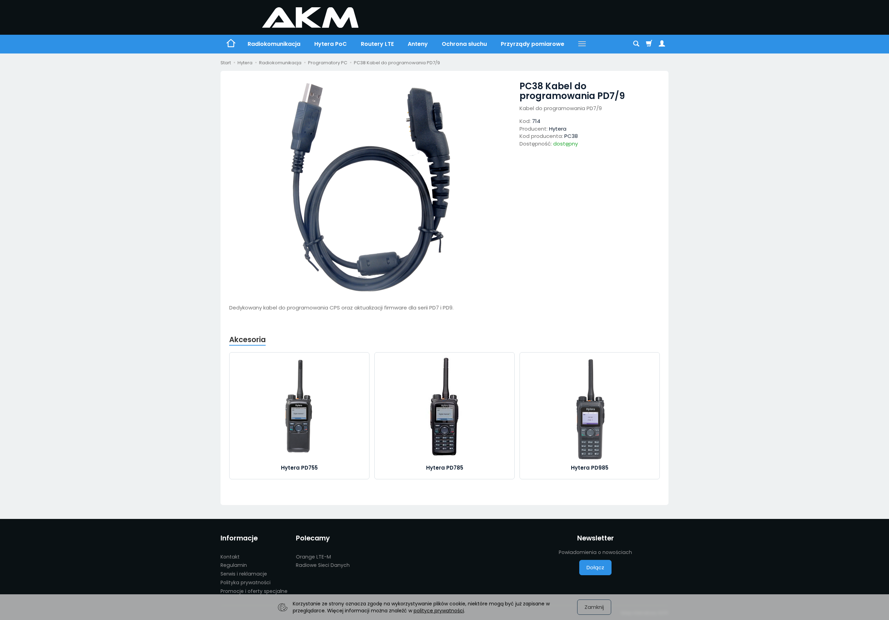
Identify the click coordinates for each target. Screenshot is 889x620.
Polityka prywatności (246, 582)
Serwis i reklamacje (244, 573)
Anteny (418, 44)
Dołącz (595, 567)
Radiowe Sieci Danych (323, 565)
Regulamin (234, 565)
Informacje (239, 538)
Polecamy (313, 538)
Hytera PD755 (299, 467)
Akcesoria (247, 339)
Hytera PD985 (589, 467)
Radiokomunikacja (274, 44)
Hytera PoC (330, 44)
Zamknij (594, 607)
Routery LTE (377, 44)
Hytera (557, 128)
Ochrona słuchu (464, 44)
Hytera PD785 (444, 467)
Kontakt (230, 556)
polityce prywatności (439, 610)
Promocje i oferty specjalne (254, 591)
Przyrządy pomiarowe (532, 44)
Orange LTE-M (313, 556)
